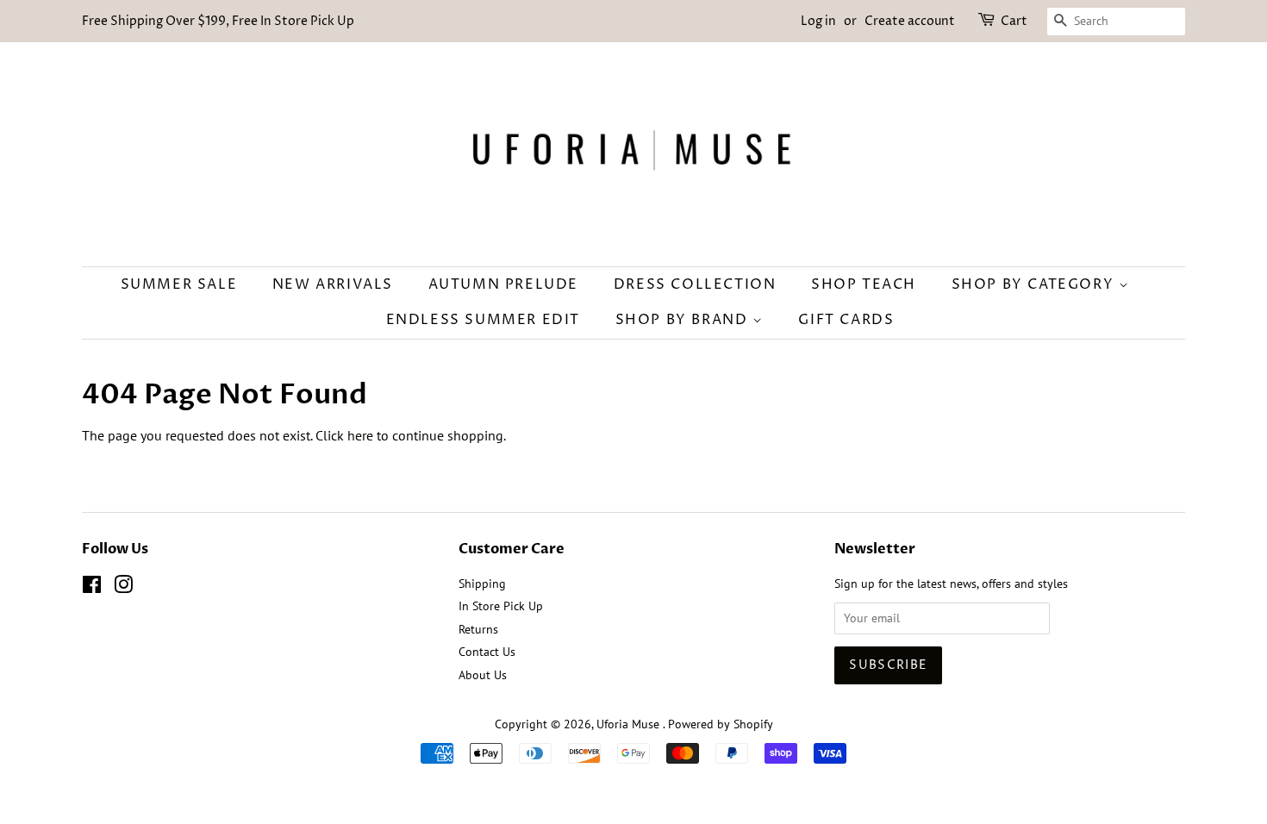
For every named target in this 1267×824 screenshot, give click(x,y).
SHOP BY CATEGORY (1035, 284)
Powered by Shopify (720, 724)
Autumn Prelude (503, 284)
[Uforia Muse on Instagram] (123, 588)
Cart (1014, 21)
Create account (909, 21)
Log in (818, 21)
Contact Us (487, 651)
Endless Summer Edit (483, 319)
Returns (478, 629)
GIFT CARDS (846, 319)
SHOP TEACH (863, 284)
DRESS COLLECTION (695, 284)
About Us (483, 675)
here (360, 435)
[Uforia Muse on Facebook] (92, 588)
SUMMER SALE (179, 284)
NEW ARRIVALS (332, 284)
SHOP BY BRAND (683, 319)
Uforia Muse (629, 724)
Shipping (482, 583)
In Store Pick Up (501, 606)
